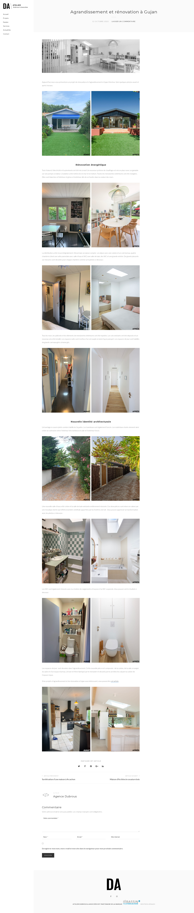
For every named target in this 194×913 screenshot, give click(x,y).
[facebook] (111, 896)
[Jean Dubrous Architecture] (17, 6)
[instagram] (117, 896)
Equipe (5, 22)
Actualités (7, 30)
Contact (6, 34)
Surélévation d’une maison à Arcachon (58, 778)
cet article (115, 681)
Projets (6, 18)
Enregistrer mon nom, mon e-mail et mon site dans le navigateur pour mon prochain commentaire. (82, 848)
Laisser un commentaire (124, 21)
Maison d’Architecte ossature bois (125, 778)
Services (6, 26)
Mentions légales (147, 904)
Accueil (6, 14)
